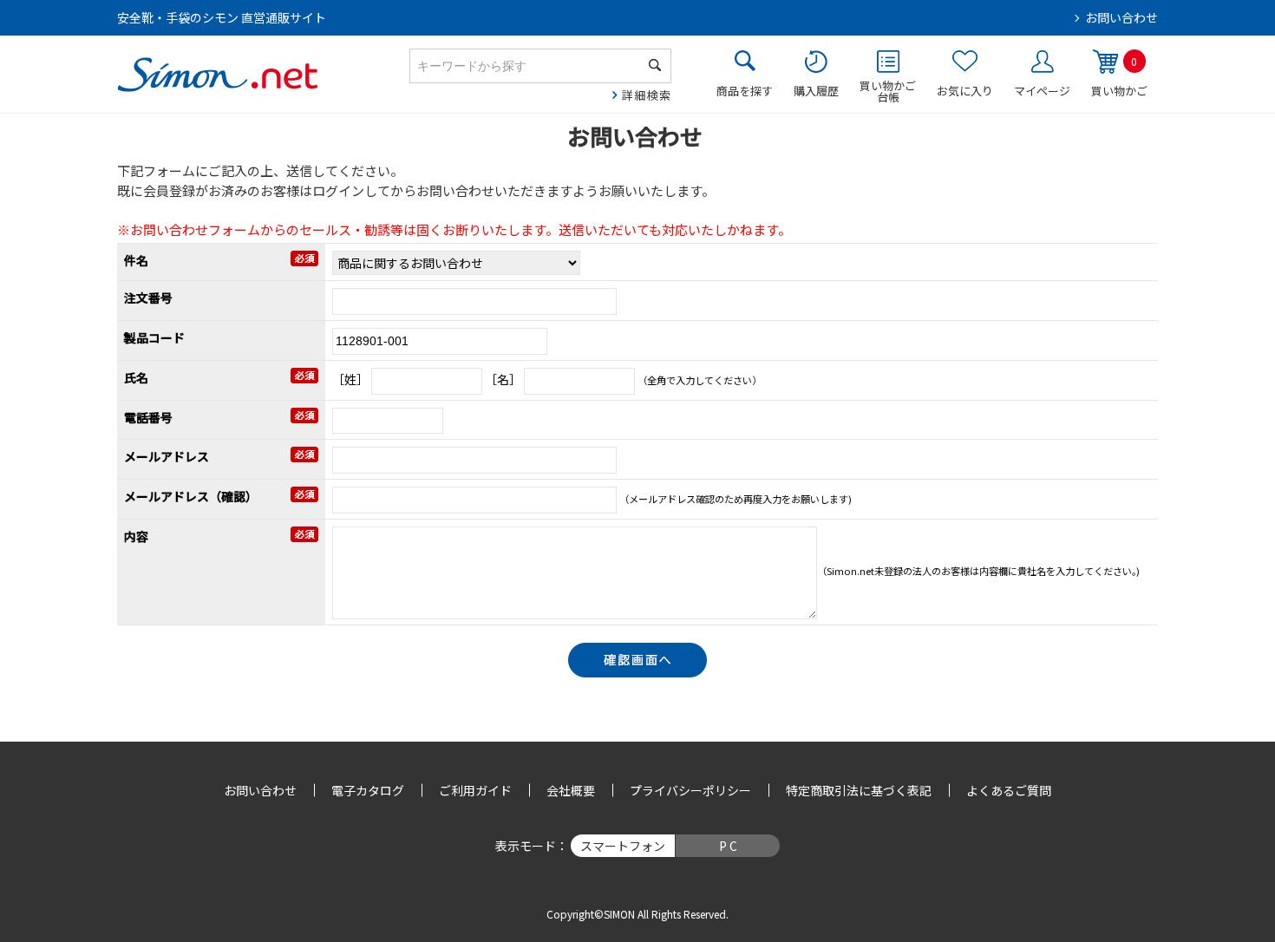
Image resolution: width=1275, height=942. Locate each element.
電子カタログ (367, 790)
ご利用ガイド (475, 790)
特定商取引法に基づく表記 (859, 790)
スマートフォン (622, 845)
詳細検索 (646, 95)
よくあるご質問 (1008, 790)
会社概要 (570, 790)
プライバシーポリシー (690, 790)
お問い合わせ (1121, 17)
